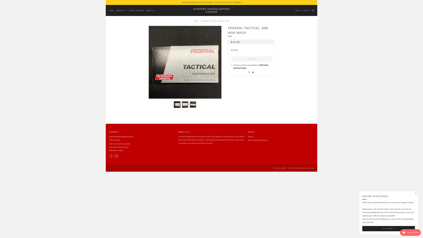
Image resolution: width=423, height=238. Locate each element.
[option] (185, 62)
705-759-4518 (114, 140)
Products (120, 10)
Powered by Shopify (279, 168)
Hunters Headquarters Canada (211, 10)
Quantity (234, 50)
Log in (298, 10)
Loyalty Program (136, 10)
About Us (150, 10)
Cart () (306, 10)
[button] (177, 104)
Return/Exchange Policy (258, 140)
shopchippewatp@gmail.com (121, 137)
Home (111, 10)
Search (250, 137)
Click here (387, 228)
